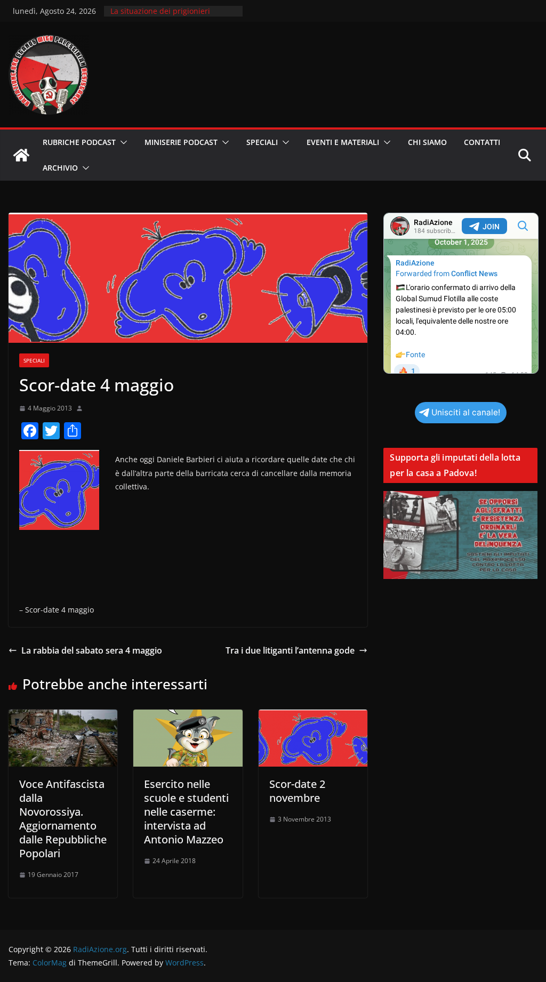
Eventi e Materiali (343, 142)
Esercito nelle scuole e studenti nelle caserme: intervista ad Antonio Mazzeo (186, 812)
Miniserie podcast (181, 142)
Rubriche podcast (79, 142)
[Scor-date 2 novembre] (313, 717)
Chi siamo (427, 142)
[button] (121, 142)
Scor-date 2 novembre (297, 791)
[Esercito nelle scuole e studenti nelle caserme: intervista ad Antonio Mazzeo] (187, 717)
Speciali (262, 142)
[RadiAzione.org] (21, 155)
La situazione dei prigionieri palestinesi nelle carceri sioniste (168, 16)
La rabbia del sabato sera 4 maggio (91, 650)
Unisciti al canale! (465, 412)
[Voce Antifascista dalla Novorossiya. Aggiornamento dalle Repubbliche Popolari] (63, 717)
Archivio (60, 168)
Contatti (482, 142)
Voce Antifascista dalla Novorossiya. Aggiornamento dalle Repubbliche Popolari (63, 818)
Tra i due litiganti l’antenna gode (290, 650)
